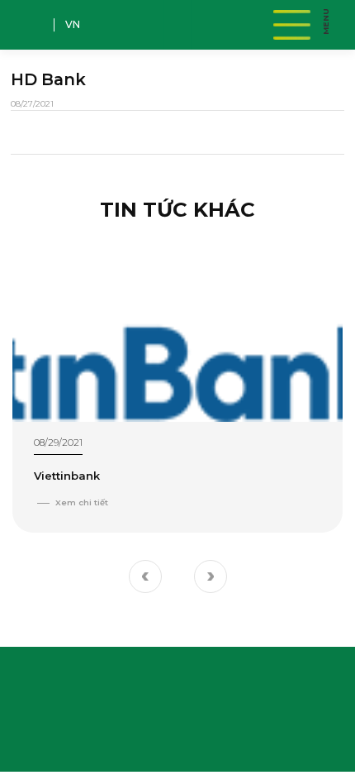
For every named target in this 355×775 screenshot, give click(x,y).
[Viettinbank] (177, 329)
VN (72, 24)
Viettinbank (67, 475)
